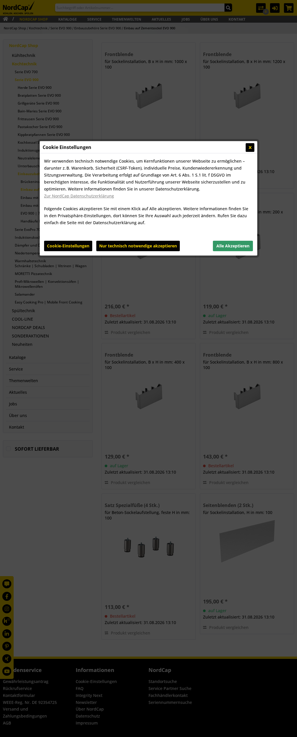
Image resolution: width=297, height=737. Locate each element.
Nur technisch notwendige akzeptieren (138, 246)
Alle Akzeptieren (232, 246)
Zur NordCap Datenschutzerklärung (79, 196)
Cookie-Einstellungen (68, 246)
